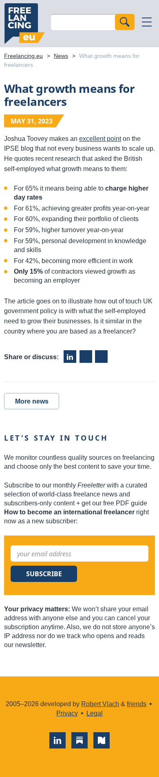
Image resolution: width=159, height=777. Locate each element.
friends (136, 703)
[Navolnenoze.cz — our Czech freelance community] (101, 740)
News (61, 56)
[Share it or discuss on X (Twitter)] (101, 356)
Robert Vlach (100, 703)
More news (32, 401)
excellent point (100, 138)
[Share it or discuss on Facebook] (86, 356)
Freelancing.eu (24, 23)
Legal (94, 713)
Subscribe (44, 573)
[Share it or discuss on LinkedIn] (70, 356)
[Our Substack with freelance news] (79, 740)
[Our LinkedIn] (57, 740)
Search (125, 22)
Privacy (67, 713)
